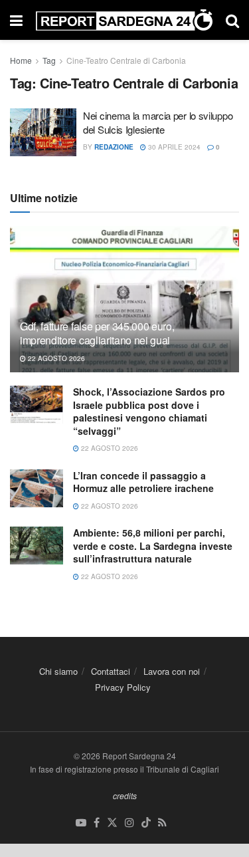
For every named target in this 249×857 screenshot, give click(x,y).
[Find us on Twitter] (112, 823)
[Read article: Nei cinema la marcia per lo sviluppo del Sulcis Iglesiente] (43, 132)
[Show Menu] (16, 20)
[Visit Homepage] (124, 20)
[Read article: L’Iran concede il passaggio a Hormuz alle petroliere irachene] (36, 488)
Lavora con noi (171, 671)
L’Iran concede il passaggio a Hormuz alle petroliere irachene (143, 482)
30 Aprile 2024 (173, 147)
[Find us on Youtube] (81, 823)
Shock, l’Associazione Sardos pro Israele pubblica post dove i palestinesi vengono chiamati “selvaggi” (149, 411)
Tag (49, 60)
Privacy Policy (123, 687)
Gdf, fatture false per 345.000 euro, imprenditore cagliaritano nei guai (97, 333)
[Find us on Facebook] (97, 823)
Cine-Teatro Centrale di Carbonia (126, 60)
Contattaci (110, 671)
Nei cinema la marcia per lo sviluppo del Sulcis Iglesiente (157, 122)
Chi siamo (58, 671)
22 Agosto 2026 (55, 358)
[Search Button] (232, 20)
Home (21, 60)
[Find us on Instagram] (129, 823)
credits (125, 795)
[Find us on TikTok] (146, 823)
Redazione (113, 147)
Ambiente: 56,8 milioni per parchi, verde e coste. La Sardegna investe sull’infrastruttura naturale (152, 545)
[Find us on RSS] (162, 823)
